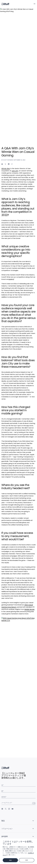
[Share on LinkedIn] (8, 164)
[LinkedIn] (2, 809)
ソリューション (6, 828)
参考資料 (4, 836)
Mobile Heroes (29, 609)
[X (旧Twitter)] (5, 809)
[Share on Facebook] (11, 164)
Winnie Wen (5, 169)
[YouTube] (12, 809)
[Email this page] (2, 164)
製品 (3, 821)
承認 (10, 860)
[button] (34, 4)
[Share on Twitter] (5, 164)
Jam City (15, 171)
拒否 (26, 860)
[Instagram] (9, 809)
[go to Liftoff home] (5, 4)
